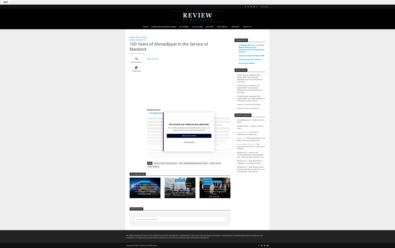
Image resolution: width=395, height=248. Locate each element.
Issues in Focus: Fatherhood (248, 108)
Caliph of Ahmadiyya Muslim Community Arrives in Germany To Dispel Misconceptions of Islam (215, 190)
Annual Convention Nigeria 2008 (251, 56)
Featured (207, 184)
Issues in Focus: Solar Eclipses (249, 104)
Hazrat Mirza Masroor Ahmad (163, 27)
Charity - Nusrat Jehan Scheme (165, 163)
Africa (132, 40)
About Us (247, 27)
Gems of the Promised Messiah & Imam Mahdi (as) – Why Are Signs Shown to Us (250, 154)
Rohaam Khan (242, 126)
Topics (145, 27)
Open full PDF (152, 59)
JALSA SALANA (197, 27)
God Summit (184, 27)
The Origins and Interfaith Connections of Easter (251, 146)
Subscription (264, 7)
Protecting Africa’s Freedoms (250, 59)
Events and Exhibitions (212, 181)
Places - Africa (215, 163)
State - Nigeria (153, 167)
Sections (209, 27)
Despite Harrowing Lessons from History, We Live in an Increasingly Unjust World (251, 169)
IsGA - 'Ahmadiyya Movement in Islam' (193, 163)
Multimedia (222, 27)
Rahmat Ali (241, 152)
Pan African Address (247, 63)
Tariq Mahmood (243, 120)
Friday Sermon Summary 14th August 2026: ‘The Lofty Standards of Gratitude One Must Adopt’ (251, 98)
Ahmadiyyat (141, 40)
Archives (235, 27)
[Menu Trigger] (2, 2)
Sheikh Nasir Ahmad (138, 37)
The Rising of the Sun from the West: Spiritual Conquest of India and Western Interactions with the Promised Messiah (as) (145, 188)
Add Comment (136, 62)
